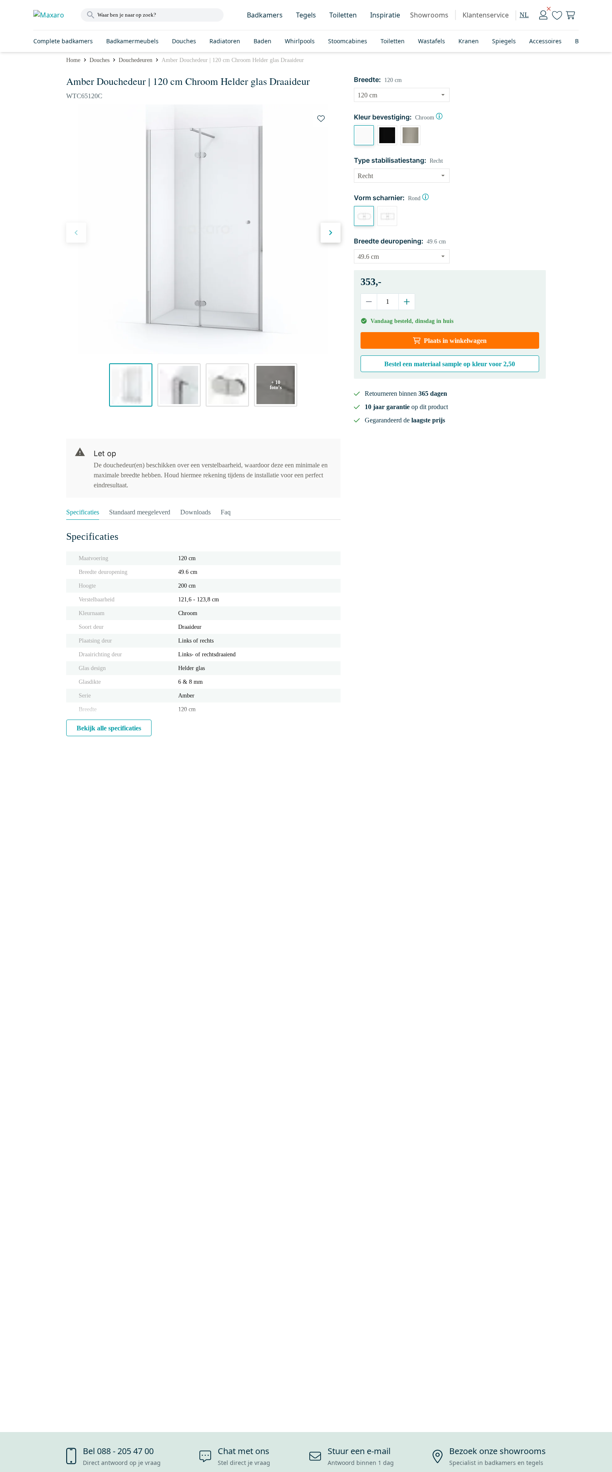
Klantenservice (486, 15)
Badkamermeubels (132, 41)
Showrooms (429, 15)
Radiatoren (224, 41)
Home (73, 60)
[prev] (76, 233)
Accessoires (545, 41)
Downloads (195, 512)
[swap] (321, 118)
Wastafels (431, 41)
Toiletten (343, 15)
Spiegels (504, 41)
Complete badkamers (63, 41)
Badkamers (265, 15)
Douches (184, 41)
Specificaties (82, 512)
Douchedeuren (135, 60)
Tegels (306, 15)
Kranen (468, 41)
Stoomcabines (347, 41)
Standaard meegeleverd (139, 512)
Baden (262, 41)
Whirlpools (300, 41)
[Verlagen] (369, 302)
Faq (226, 512)
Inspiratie (385, 15)
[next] (331, 233)
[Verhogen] (406, 302)
